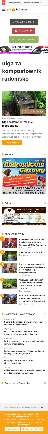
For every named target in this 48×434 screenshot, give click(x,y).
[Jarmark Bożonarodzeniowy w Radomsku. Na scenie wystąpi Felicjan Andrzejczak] (9, 299)
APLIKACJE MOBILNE (24, 22)
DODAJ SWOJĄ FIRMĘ (24, 39)
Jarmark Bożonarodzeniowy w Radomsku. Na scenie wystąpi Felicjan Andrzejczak (32, 298)
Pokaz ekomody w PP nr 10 (31, 252)
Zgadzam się (12, 429)
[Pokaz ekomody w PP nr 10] (9, 256)
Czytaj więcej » (12, 142)
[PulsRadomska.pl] (17, 9)
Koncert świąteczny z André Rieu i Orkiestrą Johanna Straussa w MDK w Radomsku (32, 242)
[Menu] (3, 10)
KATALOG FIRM (24, 30)
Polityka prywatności (32, 429)
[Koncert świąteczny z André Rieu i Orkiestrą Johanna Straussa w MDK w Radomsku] (9, 243)
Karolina (7, 118)
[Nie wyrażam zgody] (44, 422)
